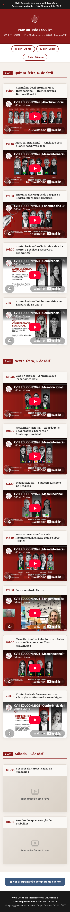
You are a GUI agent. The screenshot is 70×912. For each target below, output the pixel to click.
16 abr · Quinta (23, 48)
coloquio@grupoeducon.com (19, 905)
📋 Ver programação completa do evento (35, 881)
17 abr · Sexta (47, 48)
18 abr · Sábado (35, 57)
